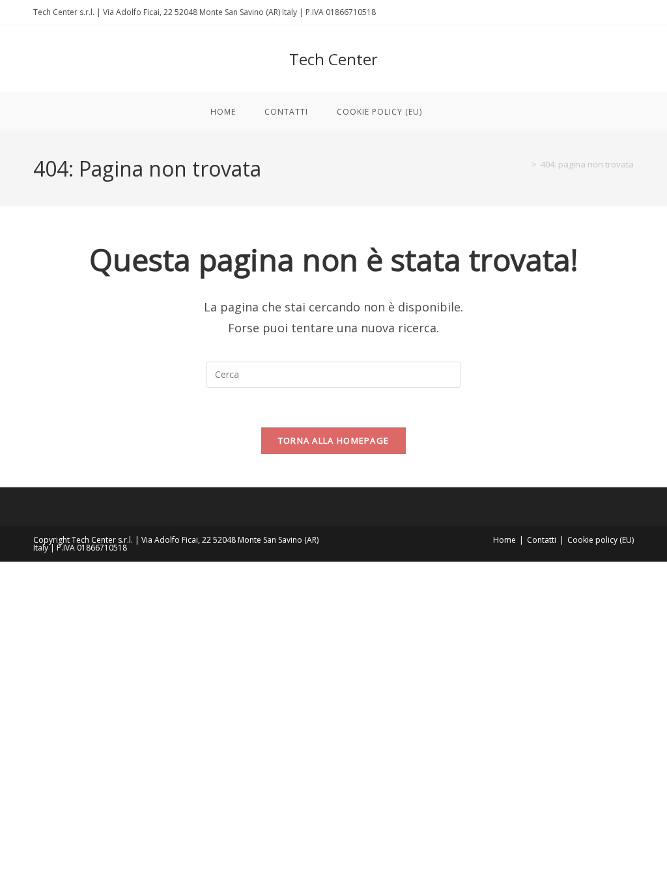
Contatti (541, 539)
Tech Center (333, 59)
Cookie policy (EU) (600, 539)
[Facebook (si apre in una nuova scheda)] (615, 12)
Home (504, 539)
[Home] (524, 164)
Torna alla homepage (334, 440)
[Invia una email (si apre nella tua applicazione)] (628, 12)
